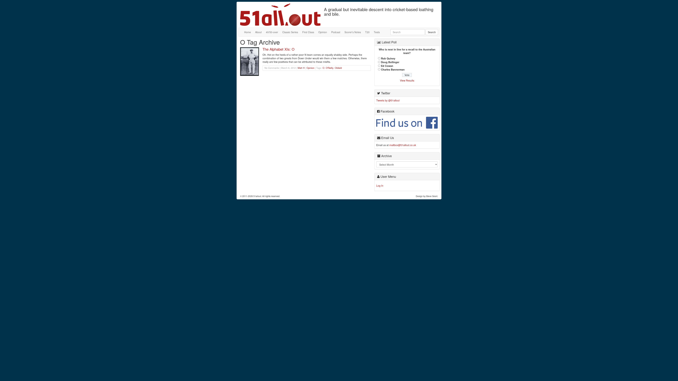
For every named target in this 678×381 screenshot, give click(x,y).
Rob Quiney (388, 58)
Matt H (301, 67)
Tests (377, 32)
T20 (367, 32)
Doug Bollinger (390, 62)
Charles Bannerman (393, 69)
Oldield (338, 67)
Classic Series (290, 32)
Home (247, 32)
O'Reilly (329, 67)
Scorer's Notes (352, 32)
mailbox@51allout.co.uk (402, 145)
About (258, 32)
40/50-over (272, 32)
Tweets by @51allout (388, 100)
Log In (379, 185)
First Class (308, 32)
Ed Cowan (387, 66)
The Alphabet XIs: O (279, 49)
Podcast (335, 32)
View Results (407, 80)
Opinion (322, 32)
